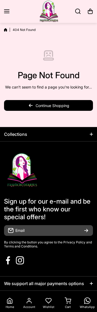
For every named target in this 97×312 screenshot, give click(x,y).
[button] (90, 11)
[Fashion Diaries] (48, 11)
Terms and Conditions (20, 246)
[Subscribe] (86, 230)
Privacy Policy (74, 242)
